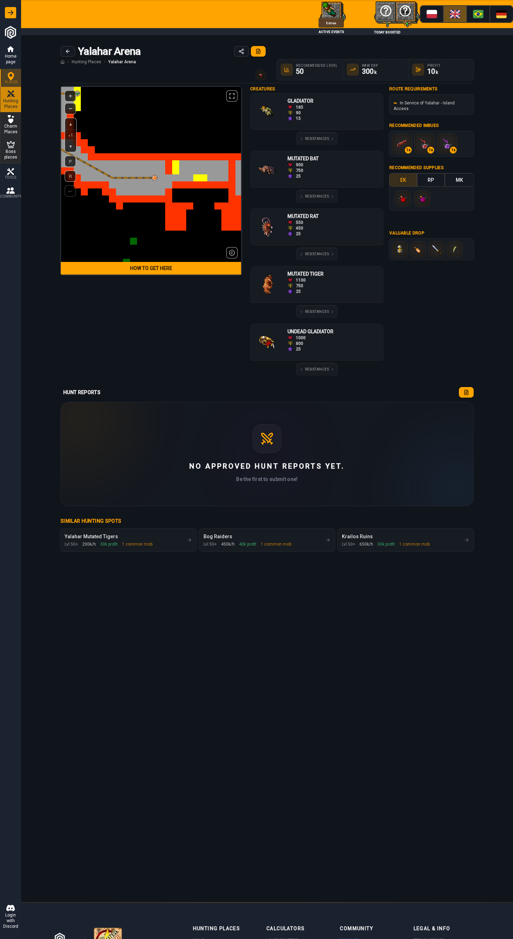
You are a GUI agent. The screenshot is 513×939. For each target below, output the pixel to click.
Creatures (262, 88)
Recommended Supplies (416, 167)
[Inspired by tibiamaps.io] (232, 252)
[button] (154, 178)
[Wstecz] (67, 51)
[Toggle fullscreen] (232, 96)
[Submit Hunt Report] (258, 51)
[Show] (10, 13)
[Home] (62, 62)
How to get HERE (151, 268)
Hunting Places (86, 61)
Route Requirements (413, 88)
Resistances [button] (317, 139)
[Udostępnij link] (241, 51)
